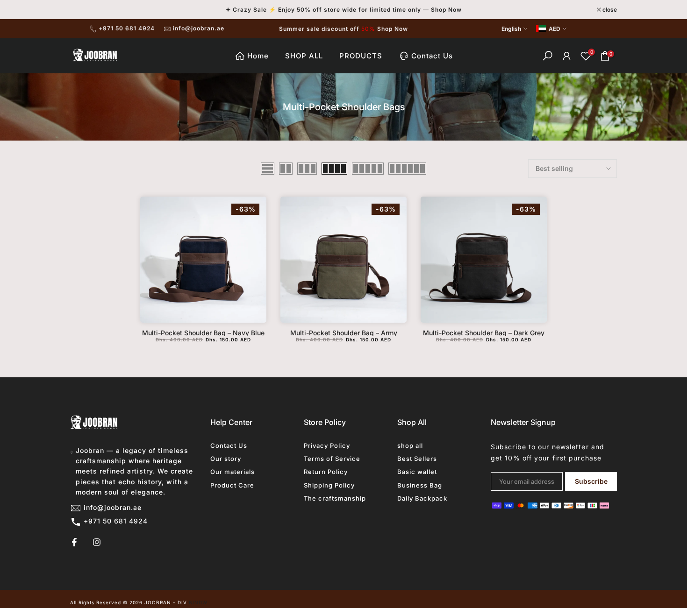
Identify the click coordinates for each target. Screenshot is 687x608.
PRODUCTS (360, 55)
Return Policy (326, 471)
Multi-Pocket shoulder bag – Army (343, 333)
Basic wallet (417, 471)
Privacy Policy (327, 445)
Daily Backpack (422, 498)
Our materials (232, 471)
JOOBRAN (157, 602)
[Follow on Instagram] (97, 542)
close (82, 10)
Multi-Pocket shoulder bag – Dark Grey (483, 333)
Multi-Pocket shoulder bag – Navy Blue (203, 333)
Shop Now (392, 28)
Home (258, 55)
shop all (410, 445)
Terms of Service (332, 458)
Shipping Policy (329, 485)
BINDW (198, 602)
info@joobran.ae (198, 28)
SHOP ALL (304, 55)
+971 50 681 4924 (127, 28)
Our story (225, 458)
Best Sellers (417, 458)
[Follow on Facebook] (74, 542)
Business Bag (419, 485)
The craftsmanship (335, 498)
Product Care (232, 485)
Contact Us (432, 55)
